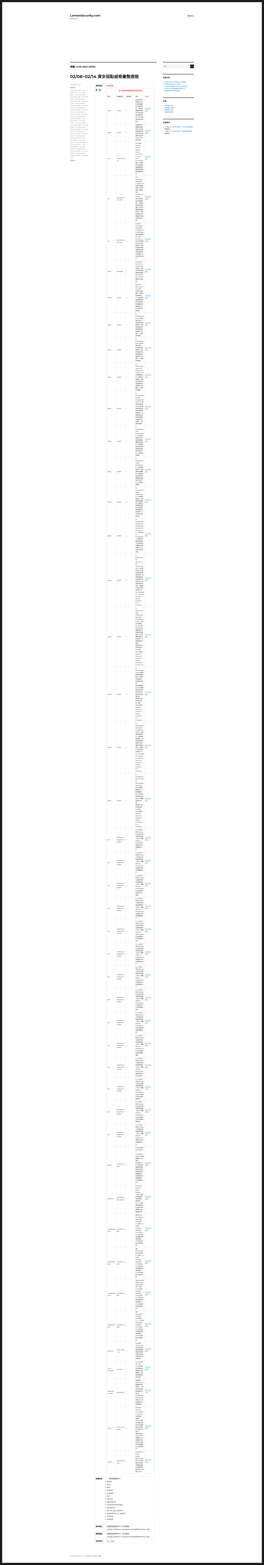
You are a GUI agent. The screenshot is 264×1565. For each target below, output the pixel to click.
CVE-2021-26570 (75, 138)
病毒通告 (167, 110)
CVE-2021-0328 (75, 105)
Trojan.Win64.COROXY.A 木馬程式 (175, 82)
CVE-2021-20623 (75, 118)
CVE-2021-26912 (75, 151)
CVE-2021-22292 (75, 125)
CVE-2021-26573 (80, 142)
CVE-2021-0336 (80, 112)
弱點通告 (167, 108)
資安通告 (72, 87)
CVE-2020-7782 (75, 97)
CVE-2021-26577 (80, 149)
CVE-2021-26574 (75, 144)
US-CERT (110, 1541)
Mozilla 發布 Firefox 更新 (172, 84)
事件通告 (167, 105)
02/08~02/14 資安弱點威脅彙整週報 (104, 76)
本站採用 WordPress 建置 (93, 1556)
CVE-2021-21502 (80, 123)
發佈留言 (72, 160)
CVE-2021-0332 (75, 110)
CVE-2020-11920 (75, 90)
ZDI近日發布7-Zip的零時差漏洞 (182, 127)
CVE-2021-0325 (75, 101)
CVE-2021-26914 (80, 153)
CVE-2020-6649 (80, 95)
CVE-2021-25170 (80, 131)
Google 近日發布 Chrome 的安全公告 (176, 86)
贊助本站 (190, 16)
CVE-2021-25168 (75, 129)
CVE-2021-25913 (80, 136)
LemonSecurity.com (85, 15)
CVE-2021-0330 (80, 108)
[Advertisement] (132, 46)
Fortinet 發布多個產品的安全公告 (175, 88)
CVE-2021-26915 (75, 155)
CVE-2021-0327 (80, 103)
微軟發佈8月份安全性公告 (172, 91)
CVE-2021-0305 (80, 99)
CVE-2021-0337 (75, 114)
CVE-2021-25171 (75, 134)
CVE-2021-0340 (80, 116)
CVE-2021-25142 (80, 127)
